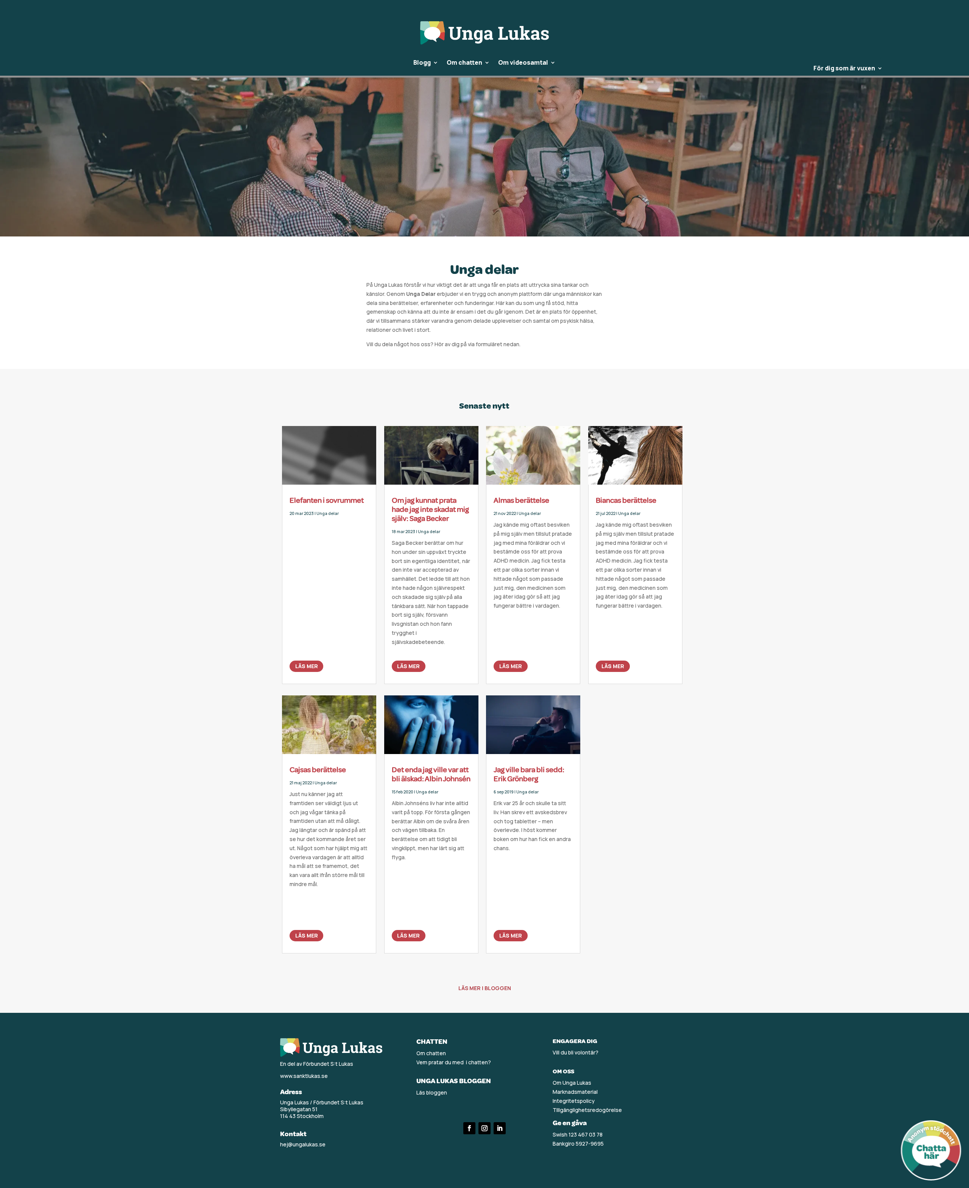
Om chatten (464, 63)
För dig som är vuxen (844, 68)
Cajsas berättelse (318, 769)
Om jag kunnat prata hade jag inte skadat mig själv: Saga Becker (430, 509)
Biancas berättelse (626, 500)
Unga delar (327, 513)
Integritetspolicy (574, 1100)
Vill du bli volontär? (575, 1052)
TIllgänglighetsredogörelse (587, 1109)
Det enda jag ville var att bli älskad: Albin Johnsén (431, 774)
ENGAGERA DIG (575, 1041)
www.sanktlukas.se (304, 1075)
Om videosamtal (523, 63)
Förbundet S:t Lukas (328, 1063)
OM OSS (563, 1071)
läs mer (306, 666)
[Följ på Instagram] (484, 1128)
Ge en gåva (570, 1123)
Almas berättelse (521, 500)
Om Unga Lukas (572, 1082)
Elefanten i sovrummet (327, 500)
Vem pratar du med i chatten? (453, 1062)
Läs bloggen (431, 1092)
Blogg (422, 63)
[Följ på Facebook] (469, 1128)
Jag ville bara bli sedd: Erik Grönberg (529, 774)
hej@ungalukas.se (303, 1144)
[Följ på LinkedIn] (500, 1128)
